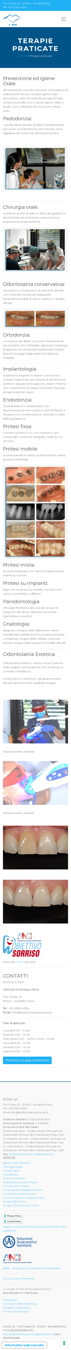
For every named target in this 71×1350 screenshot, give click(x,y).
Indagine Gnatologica (17, 1307)
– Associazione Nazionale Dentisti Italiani (32, 1268)
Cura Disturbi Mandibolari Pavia (23, 1190)
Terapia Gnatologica (16, 1311)
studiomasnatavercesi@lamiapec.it (31, 1154)
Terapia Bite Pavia (14, 1201)
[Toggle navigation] (63, 19)
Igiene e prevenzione (16, 1162)
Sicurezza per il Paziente (19, 1278)
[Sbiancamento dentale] (35, 723)
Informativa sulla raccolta (24, 1345)
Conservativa (11, 1170)
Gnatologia (10, 1299)
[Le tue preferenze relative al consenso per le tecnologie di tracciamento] (64, 1343)
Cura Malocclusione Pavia (19, 1193)
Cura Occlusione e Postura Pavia (23, 1197)
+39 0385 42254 (17, 7)
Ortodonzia (10, 1174)
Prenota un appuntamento (27, 1060)
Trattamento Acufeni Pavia (20, 1182)
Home (23, 56)
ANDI (19, 962)
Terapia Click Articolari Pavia (21, 1205)
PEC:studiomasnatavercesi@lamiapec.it (28, 1334)
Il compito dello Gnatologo (20, 1303)
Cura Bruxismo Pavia (16, 1186)
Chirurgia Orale (12, 1166)
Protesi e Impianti (14, 1178)
